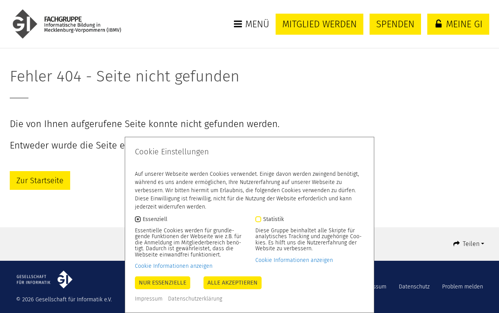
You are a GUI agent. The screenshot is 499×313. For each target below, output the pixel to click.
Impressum (149, 298)
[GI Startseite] (75, 24)
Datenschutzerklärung (195, 298)
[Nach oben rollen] (482, 296)
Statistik (273, 219)
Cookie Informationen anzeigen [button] (173, 266)
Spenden (395, 24)
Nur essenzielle (162, 282)
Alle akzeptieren (232, 282)
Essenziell (155, 219)
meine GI (463, 24)
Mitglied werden (319, 24)
